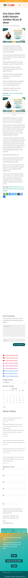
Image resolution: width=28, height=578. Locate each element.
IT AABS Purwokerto (16, 572)
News (11, 25)
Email (14, 556)
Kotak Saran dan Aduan (14, 561)
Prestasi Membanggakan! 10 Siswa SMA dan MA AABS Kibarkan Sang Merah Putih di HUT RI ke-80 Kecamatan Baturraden (13, 459)
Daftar (13, 531)
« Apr (4, 407)
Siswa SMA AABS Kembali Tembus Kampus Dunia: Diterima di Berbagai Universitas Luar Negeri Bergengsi (13, 432)
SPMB (14, 566)
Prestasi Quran (16, 25)
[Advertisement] (14, 254)
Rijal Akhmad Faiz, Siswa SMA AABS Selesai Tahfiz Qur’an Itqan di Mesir (13, 188)
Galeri (19, 531)
